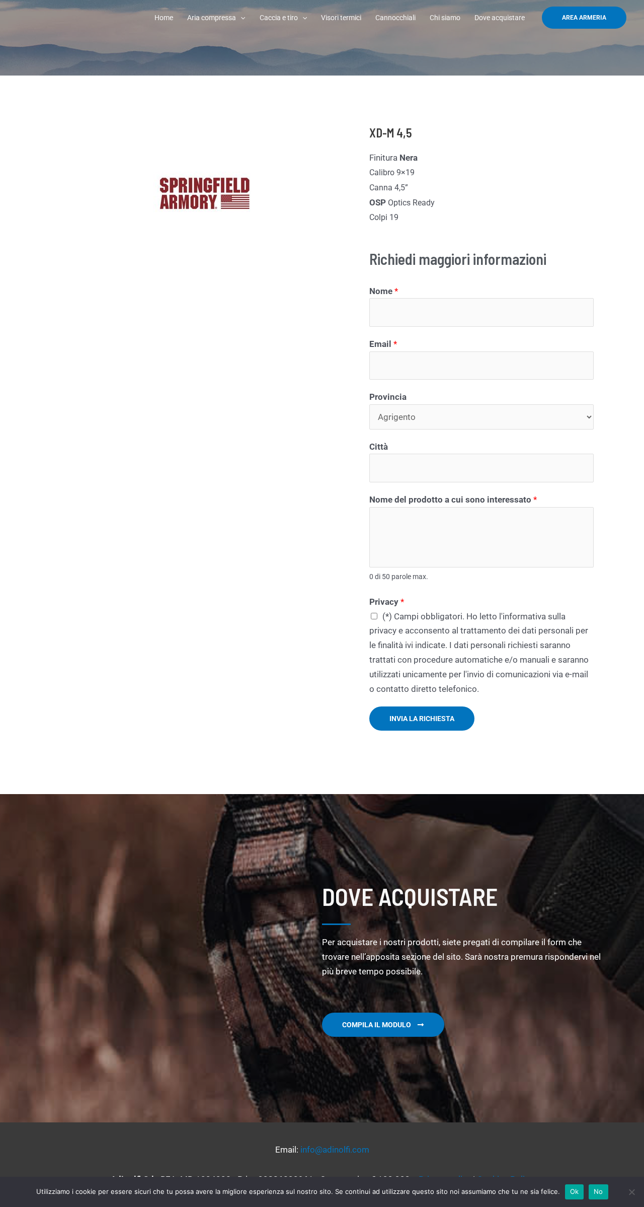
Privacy (386, 602)
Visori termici (341, 18)
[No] (631, 1192)
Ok (574, 1191)
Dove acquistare (499, 18)
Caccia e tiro (279, 18)
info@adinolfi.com (334, 1150)
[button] (584, 18)
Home (163, 18)
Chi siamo (445, 18)
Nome (383, 291)
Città (378, 447)
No (598, 1191)
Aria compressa (211, 18)
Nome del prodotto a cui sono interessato (453, 499)
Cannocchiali (395, 18)
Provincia (388, 397)
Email (383, 344)
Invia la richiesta (421, 719)
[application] (240, 17)
